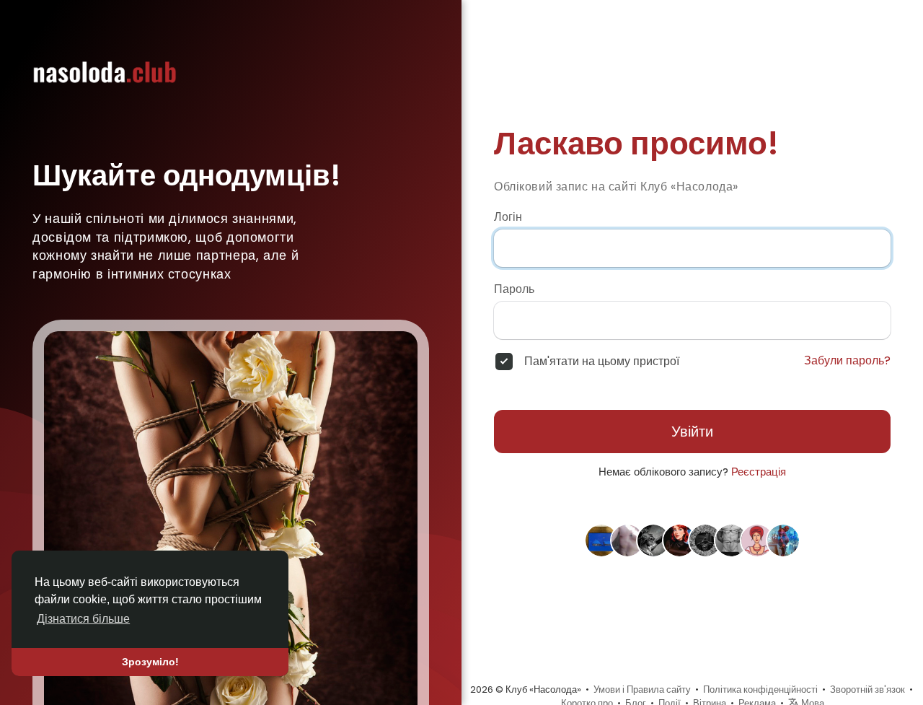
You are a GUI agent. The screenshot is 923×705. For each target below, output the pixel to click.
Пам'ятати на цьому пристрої (601, 361)
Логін (508, 217)
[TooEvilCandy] (601, 540)
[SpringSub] (705, 540)
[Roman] (731, 540)
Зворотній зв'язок (867, 689)
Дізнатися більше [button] (83, 619)
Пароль (514, 289)
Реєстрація (758, 471)
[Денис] (627, 540)
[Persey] (653, 540)
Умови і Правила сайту (642, 689)
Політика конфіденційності (760, 689)
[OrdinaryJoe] (783, 540)
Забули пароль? (847, 361)
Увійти (692, 431)
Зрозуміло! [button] (150, 661)
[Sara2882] (757, 540)
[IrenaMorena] (679, 540)
